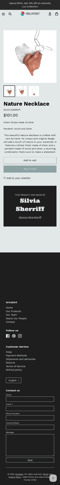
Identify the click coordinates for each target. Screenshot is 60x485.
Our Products (13, 311)
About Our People (16, 318)
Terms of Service (15, 366)
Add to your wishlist (18, 178)
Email (9, 404)
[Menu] (3, 13)
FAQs (9, 352)
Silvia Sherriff (12, 110)
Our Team (11, 314)
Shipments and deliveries (21, 359)
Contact (10, 322)
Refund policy (14, 369)
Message (10, 432)
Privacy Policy (15, 477)
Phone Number (13, 414)
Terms (45, 474)
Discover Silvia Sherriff (30, 217)
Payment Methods (16, 355)
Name (8, 395)
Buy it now (30, 168)
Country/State (12, 423)
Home (9, 307)
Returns (10, 362)
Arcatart (19, 474)
